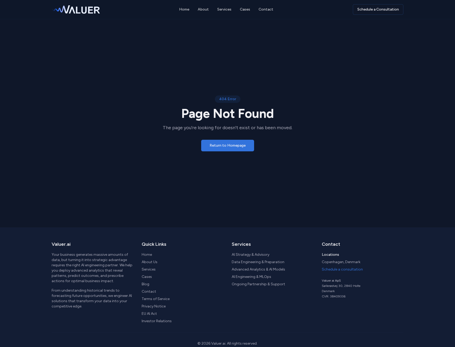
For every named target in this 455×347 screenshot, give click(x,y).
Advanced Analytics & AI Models (258, 269)
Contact (266, 9)
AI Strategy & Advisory (250, 254)
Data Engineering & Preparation (258, 262)
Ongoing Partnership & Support (258, 284)
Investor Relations (157, 321)
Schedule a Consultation (378, 9)
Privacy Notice (154, 306)
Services (224, 9)
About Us (149, 262)
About (203, 9)
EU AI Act (149, 313)
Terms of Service (156, 299)
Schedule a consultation (342, 269)
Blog (145, 284)
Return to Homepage (228, 145)
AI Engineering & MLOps (251, 276)
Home (184, 9)
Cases (245, 9)
